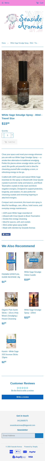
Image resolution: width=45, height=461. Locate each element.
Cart (41, 3)
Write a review (22, 397)
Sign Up (39, 435)
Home (4, 43)
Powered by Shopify (31, 447)
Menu (7, 3)
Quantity (5, 131)
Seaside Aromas (16, 447)
